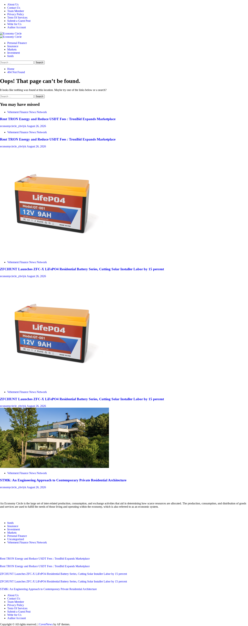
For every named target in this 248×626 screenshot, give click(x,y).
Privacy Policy (15, 14)
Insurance (12, 46)
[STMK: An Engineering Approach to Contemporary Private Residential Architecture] (54, 466)
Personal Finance (17, 42)
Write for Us (14, 24)
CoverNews (46, 624)
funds (10, 56)
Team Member (15, 11)
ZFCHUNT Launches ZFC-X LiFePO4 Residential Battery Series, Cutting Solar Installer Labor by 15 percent (82, 269)
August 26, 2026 (36, 126)
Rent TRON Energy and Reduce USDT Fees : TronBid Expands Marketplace (57, 119)
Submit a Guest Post (19, 20)
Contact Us (13, 7)
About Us (13, 4)
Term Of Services (17, 17)
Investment (13, 52)
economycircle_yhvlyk (13, 126)
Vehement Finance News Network (27, 112)
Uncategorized (15, 539)
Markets (12, 49)
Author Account (16, 27)
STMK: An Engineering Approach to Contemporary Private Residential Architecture (63, 480)
